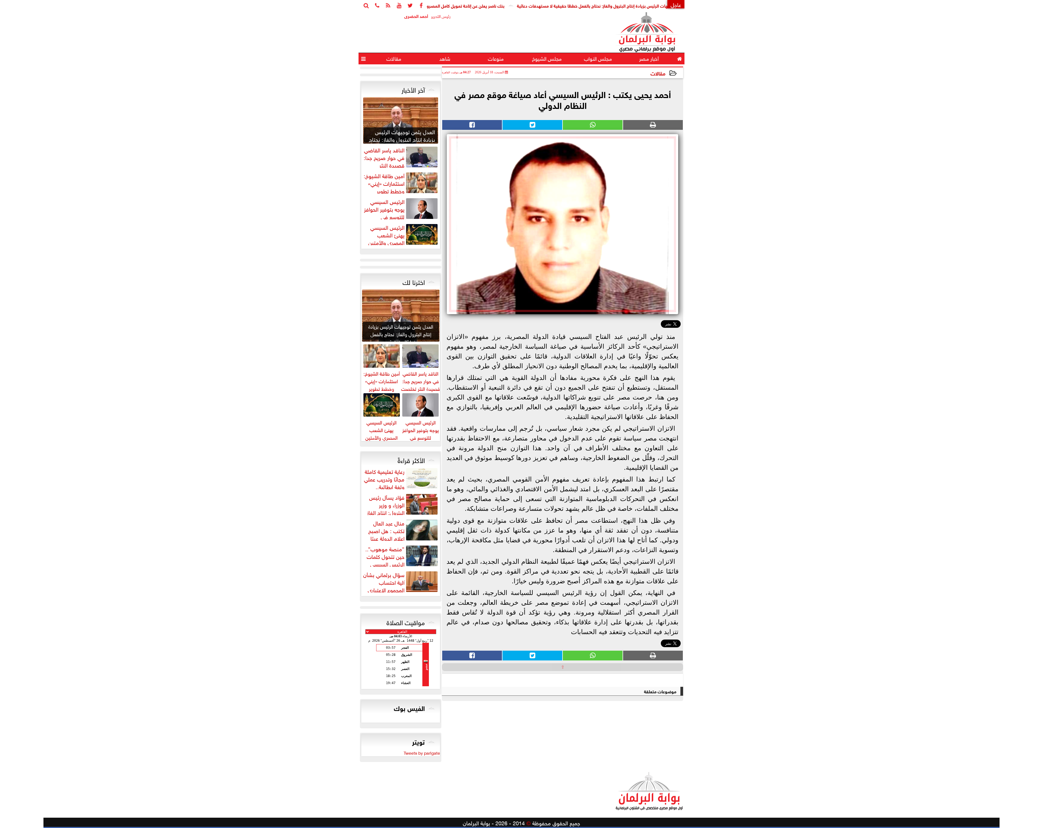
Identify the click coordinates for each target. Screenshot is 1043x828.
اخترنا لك (414, 281)
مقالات (658, 72)
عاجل (676, 4)
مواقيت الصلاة (406, 621)
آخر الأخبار (413, 89)
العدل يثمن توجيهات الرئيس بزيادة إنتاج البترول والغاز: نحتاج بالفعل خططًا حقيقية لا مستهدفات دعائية (647, 5)
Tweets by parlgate (422, 752)
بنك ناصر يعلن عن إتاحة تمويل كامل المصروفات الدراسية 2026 (489, 5)
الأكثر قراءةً (411, 459)
